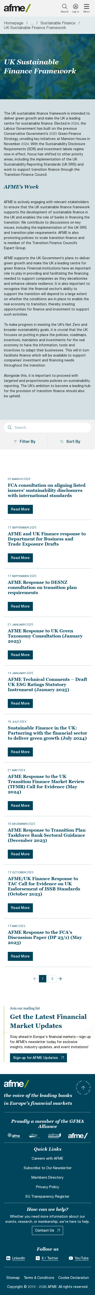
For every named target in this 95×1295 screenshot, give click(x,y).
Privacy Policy (47, 1187)
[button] (60, 979)
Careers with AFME (47, 1158)
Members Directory (47, 1177)
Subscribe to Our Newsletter (48, 1168)
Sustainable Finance (58, 22)
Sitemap (13, 1277)
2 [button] (52, 978)
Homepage (13, 22)
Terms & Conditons (39, 1277)
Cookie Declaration (73, 1277)
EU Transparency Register (47, 1196)
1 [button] (43, 978)
